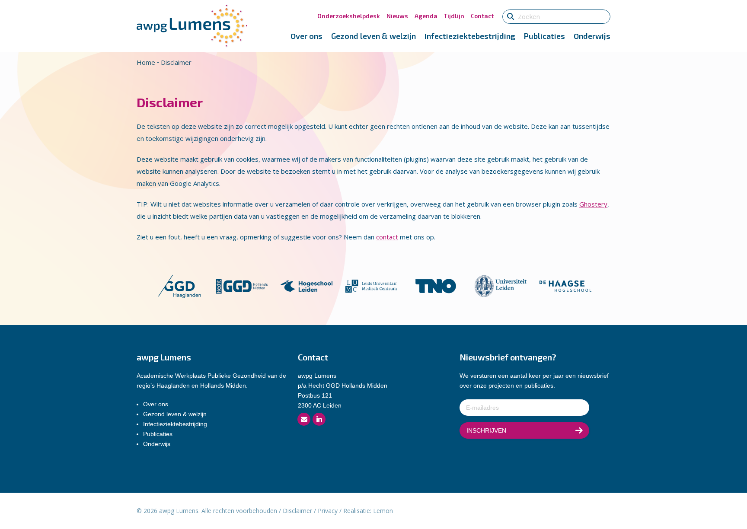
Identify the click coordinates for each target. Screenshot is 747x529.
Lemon (383, 511)
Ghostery (593, 204)
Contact (482, 15)
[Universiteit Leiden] (500, 285)
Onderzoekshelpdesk (348, 15)
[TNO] (435, 285)
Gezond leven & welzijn (373, 36)
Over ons (306, 36)
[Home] (192, 25)
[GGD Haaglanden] (179, 285)
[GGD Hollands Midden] (241, 285)
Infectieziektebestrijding (470, 36)
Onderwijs (592, 36)
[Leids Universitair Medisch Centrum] (371, 285)
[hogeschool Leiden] (306, 285)
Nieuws (397, 15)
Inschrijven (486, 430)
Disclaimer (297, 511)
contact (387, 237)
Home (146, 62)
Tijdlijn (454, 15)
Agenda (426, 15)
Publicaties (544, 36)
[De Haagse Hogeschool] (565, 285)
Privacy (328, 511)
